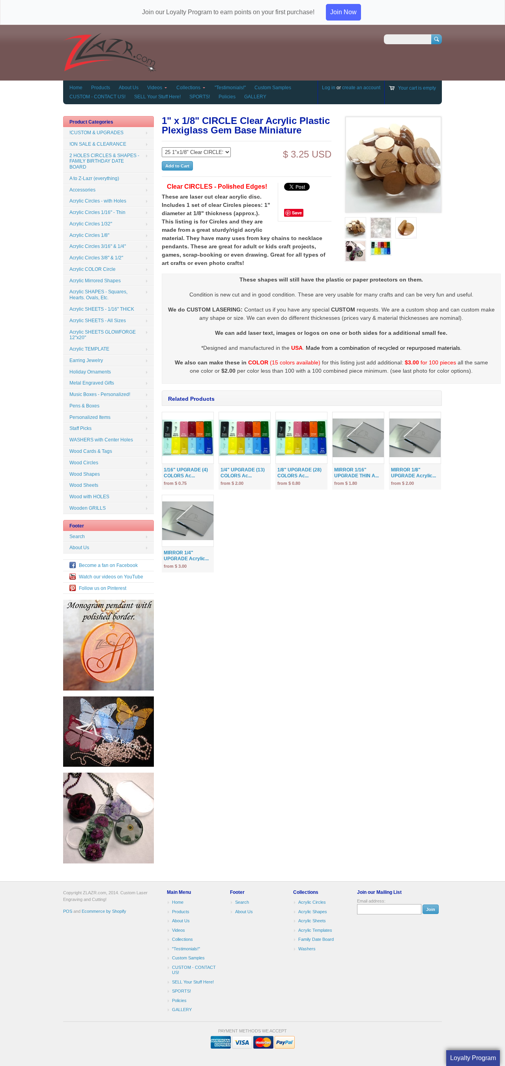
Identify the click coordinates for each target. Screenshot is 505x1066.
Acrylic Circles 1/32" (90, 224)
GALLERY (255, 96)
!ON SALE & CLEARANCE (97, 144)
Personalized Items (89, 417)
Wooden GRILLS (87, 508)
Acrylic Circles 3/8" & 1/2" (96, 258)
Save (297, 213)
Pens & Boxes (84, 406)
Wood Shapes (84, 474)
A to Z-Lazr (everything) (94, 178)
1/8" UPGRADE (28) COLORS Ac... (299, 473)
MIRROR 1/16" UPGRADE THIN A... (356, 473)
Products (100, 87)
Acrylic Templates (315, 930)
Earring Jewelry (86, 360)
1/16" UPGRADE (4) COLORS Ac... (186, 473)
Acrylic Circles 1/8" (89, 235)
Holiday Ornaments (90, 372)
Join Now (343, 12)
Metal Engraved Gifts (91, 383)
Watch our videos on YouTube (111, 577)
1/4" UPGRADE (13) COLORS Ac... (243, 473)
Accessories (82, 190)
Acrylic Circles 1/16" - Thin (97, 212)
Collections (188, 87)
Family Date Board (316, 939)
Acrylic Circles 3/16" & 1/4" (97, 246)
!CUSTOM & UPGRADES (96, 132)
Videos (154, 87)
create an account (361, 87)
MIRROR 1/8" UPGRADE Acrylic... (413, 473)
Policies (227, 96)
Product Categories (91, 122)
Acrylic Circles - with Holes (97, 201)
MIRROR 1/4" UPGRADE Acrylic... (186, 555)
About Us (128, 87)
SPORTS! (199, 96)
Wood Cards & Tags (90, 451)
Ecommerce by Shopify (104, 911)
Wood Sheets (83, 485)
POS (67, 911)
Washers (307, 948)
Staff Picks (80, 428)
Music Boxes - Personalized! (99, 394)
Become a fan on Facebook (108, 565)
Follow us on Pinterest (102, 588)
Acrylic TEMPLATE (89, 349)
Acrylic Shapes (312, 911)
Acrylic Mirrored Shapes (95, 280)
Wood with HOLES (89, 496)
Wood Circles (83, 462)
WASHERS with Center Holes (101, 440)
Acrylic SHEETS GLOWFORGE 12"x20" (102, 335)
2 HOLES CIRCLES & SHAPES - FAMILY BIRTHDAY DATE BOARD (104, 161)
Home (75, 87)
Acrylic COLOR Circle (92, 269)
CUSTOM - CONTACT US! (97, 96)
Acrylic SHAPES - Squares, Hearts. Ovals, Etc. (98, 294)
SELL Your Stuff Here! (157, 96)
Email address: (371, 901)
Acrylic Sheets (312, 920)
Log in (328, 87)
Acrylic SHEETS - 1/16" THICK (101, 309)
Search (77, 536)
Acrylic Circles (312, 902)
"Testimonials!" (230, 87)
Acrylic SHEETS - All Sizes (97, 320)
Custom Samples (272, 87)
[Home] (110, 69)
